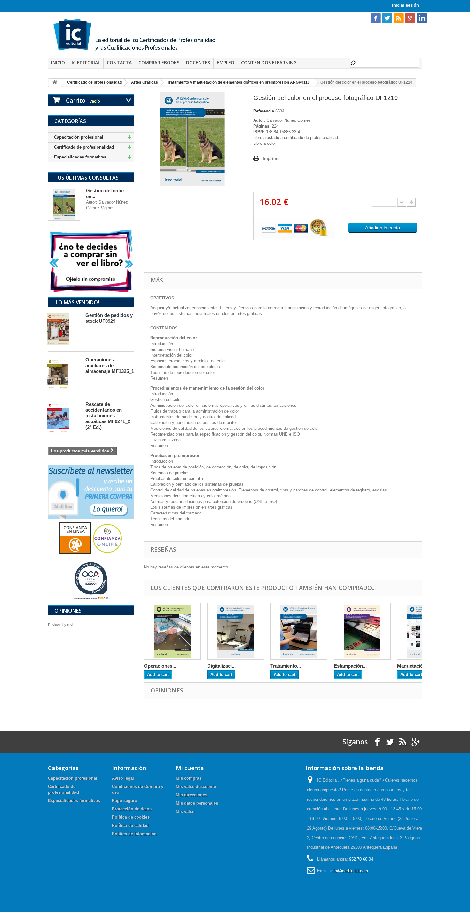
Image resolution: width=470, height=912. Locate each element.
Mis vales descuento (196, 786)
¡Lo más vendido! (76, 302)
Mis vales (185, 811)
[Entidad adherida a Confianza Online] (91, 538)
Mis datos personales (197, 803)
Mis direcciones (191, 794)
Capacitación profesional (78, 137)
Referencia (263, 111)
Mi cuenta (190, 768)
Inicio (58, 62)
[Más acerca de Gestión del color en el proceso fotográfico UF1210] (64, 205)
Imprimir (271, 158)
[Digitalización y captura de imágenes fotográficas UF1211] (235, 631)
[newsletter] (91, 491)
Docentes (198, 62)
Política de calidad (130, 825)
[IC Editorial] (139, 35)
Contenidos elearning (269, 62)
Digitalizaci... (221, 666)
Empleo (225, 62)
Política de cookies (131, 817)
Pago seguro (124, 800)
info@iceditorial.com (349, 871)
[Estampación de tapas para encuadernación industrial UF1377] (362, 631)
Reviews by (60, 625)
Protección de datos (132, 809)
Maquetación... (413, 666)
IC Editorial (86, 62)
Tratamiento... (285, 666)
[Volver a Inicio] (55, 83)
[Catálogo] (91, 261)
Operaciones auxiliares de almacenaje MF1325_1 (109, 365)
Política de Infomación (134, 833)
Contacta (119, 62)
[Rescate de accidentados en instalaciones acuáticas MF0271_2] (63, 418)
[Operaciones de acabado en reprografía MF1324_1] (172, 631)
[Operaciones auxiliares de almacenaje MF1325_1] (63, 373)
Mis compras (188, 778)
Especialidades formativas (80, 157)
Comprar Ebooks (158, 62)
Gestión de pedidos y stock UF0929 (109, 318)
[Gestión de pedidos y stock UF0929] (63, 329)
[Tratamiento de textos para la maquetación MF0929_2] (298, 631)
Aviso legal (123, 778)
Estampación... (350, 666)
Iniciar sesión (405, 5)
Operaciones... (160, 666)
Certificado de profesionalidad (84, 147)
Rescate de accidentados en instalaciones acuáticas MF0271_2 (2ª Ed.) (107, 415)
